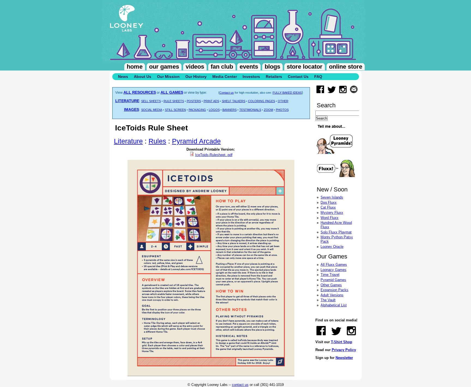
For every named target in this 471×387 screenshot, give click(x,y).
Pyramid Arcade (196, 141)
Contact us (226, 92)
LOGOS (214, 109)
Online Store (345, 66)
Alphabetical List (334, 305)
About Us (142, 76)
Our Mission (168, 76)
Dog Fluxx (329, 202)
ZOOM (268, 109)
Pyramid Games (333, 280)
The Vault (328, 300)
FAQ (318, 76)
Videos (195, 66)
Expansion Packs (334, 290)
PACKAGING (197, 109)
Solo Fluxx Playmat (336, 232)
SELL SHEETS (151, 101)
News (123, 76)
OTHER (283, 101)
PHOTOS (282, 109)
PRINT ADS (211, 101)
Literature (128, 141)
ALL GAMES (172, 92)
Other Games (331, 285)
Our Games (164, 66)
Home (135, 66)
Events (249, 66)
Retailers (274, 76)
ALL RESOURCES (139, 92)
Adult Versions (332, 295)
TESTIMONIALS (250, 109)
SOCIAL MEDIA (151, 109)
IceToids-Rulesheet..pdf (214, 155)
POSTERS (194, 101)
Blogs (272, 66)
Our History (196, 76)
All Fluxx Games (334, 265)
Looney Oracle (332, 247)
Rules (157, 141)
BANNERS (229, 109)
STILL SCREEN (175, 109)
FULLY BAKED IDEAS (287, 92)
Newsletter (344, 358)
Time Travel (330, 275)
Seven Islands (332, 197)
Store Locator (304, 66)
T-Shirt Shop (341, 342)
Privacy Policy (344, 350)
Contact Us (298, 76)
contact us (240, 385)
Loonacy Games (333, 270)
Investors (251, 76)
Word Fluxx (330, 218)
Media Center (224, 76)
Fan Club (222, 66)
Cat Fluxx (328, 207)
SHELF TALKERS (233, 101)
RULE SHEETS (174, 101)
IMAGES (131, 109)
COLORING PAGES (261, 101)
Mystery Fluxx (332, 213)
